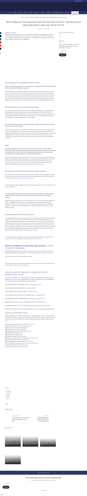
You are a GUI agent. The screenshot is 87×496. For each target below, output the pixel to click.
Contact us (75, 12)
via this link (50, 252)
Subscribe (62, 55)
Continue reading (43, 490)
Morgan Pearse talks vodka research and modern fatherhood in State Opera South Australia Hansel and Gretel (12, 438)
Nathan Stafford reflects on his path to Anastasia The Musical (47, 440)
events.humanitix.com (31, 288)
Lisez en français (78, 0)
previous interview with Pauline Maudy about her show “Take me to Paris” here (27, 263)
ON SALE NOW (31, 324)
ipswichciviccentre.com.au (44, 305)
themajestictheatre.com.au (35, 284)
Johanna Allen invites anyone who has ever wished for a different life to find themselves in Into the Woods (30, 439)
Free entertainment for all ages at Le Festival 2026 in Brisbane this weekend (12, 457)
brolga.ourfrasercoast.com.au (37, 298)
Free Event (34, 291)
